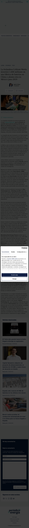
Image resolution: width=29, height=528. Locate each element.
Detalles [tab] (13, 251)
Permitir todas (14, 275)
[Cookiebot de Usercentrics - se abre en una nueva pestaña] (21, 248)
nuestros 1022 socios (12, 258)
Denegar (15, 279)
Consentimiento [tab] (5, 251)
